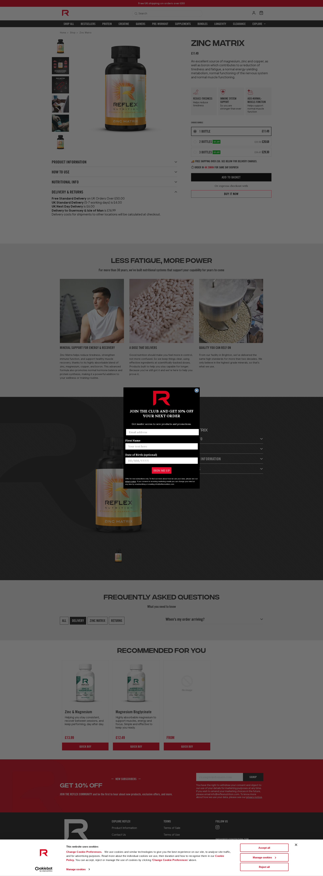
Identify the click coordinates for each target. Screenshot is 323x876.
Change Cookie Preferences (170, 860)
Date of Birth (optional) (141, 454)
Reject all (264, 866)
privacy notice (130, 481)
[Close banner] (296, 845)
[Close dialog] (196, 390)
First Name (132, 440)
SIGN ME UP (161, 470)
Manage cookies (76, 869)
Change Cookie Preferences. (84, 851)
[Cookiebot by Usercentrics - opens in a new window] (43, 869)
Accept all (264, 847)
